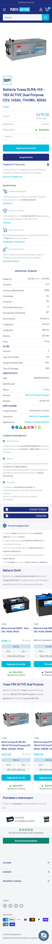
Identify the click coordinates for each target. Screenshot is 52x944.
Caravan (36, 421)
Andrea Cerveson (21, 938)
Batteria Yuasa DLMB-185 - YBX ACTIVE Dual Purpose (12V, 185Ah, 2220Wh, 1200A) (16, 745)
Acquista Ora (25, 157)
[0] (47, 9)
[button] (44, 935)
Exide (3, 624)
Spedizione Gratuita (26, 2)
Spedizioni (7, 203)
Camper (27, 421)
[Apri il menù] (4, 9)
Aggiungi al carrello (26, 148)
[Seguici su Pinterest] (16, 906)
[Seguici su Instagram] (10, 906)
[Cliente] (40, 9)
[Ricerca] (45, 17)
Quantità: (8, 136)
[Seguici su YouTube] (21, 906)
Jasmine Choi (35, 938)
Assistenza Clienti (11, 261)
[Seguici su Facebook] (5, 906)
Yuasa (6, 107)
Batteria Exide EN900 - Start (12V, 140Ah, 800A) (15, 630)
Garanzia (7, 222)
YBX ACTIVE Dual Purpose (37, 395)
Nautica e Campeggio (39, 416)
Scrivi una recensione (26, 840)
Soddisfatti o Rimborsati (14, 242)
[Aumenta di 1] (44, 138)
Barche (45, 421)
